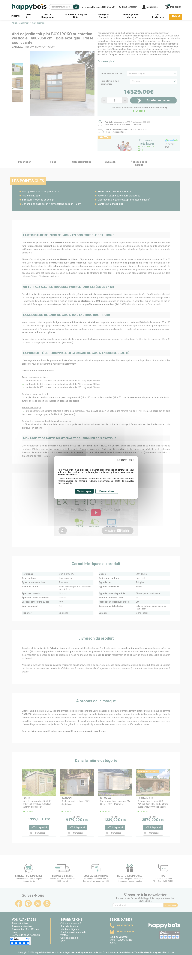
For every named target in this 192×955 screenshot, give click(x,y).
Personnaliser (106, 491)
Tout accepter (84, 491)
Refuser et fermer (125, 460)
